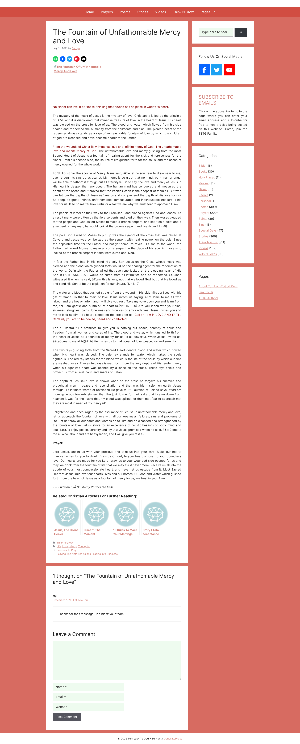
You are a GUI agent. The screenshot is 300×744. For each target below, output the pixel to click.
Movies (204, 183)
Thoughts (84, 546)
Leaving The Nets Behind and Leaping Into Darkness (87, 553)
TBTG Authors (208, 298)
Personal (205, 201)
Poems (125, 12)
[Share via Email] (83, 59)
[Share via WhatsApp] (55, 59)
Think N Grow (183, 12)
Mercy (73, 546)
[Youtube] (229, 69)
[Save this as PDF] (77, 59)
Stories (142, 12)
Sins (202, 224)
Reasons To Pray (66, 550)
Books (203, 171)
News (203, 189)
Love (65, 546)
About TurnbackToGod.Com (218, 286)
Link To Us (206, 292)
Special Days (207, 230)
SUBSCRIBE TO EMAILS (216, 100)
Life (59, 546)
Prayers (107, 12)
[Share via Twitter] (69, 59)
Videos (160, 12)
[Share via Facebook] (62, 59)
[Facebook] (204, 69)
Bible (202, 165)
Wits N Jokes (208, 254)
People (203, 195)
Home (89, 12)
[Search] (241, 32)
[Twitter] (216, 69)
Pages (205, 12)
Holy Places (207, 177)
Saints (203, 218)
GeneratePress (173, 738)
